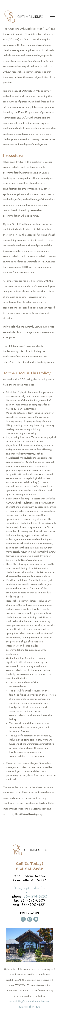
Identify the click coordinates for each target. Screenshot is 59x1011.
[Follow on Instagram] (29, 919)
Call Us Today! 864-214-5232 (29, 866)
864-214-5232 (35, 896)
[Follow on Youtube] (35, 919)
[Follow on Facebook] (23, 919)
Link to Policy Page (29, 1006)
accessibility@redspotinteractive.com (29, 1001)
